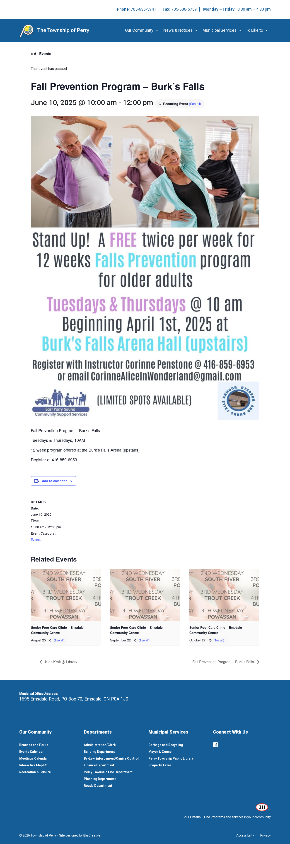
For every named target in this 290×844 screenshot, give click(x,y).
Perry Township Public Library (170, 758)
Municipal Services (220, 30)
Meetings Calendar (33, 758)
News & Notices (178, 30)
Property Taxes (160, 765)
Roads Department (98, 785)
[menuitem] (48, 744)
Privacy (265, 835)
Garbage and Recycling (165, 745)
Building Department (99, 751)
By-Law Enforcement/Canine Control (111, 758)
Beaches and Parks (33, 745)
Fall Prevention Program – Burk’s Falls (223, 661)
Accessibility (245, 835)
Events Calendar (31, 751)
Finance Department (99, 765)
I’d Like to (254, 30)
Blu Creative (92, 835)
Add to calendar (54, 480)
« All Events (41, 53)
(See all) (195, 103)
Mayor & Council (160, 751)
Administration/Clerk (100, 745)
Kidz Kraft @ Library (60, 661)
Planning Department (100, 779)
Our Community (139, 30)
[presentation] (66, 595)
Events (36, 539)
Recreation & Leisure (35, 772)
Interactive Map (31, 765)
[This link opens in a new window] (263, 807)
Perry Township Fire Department (108, 772)
